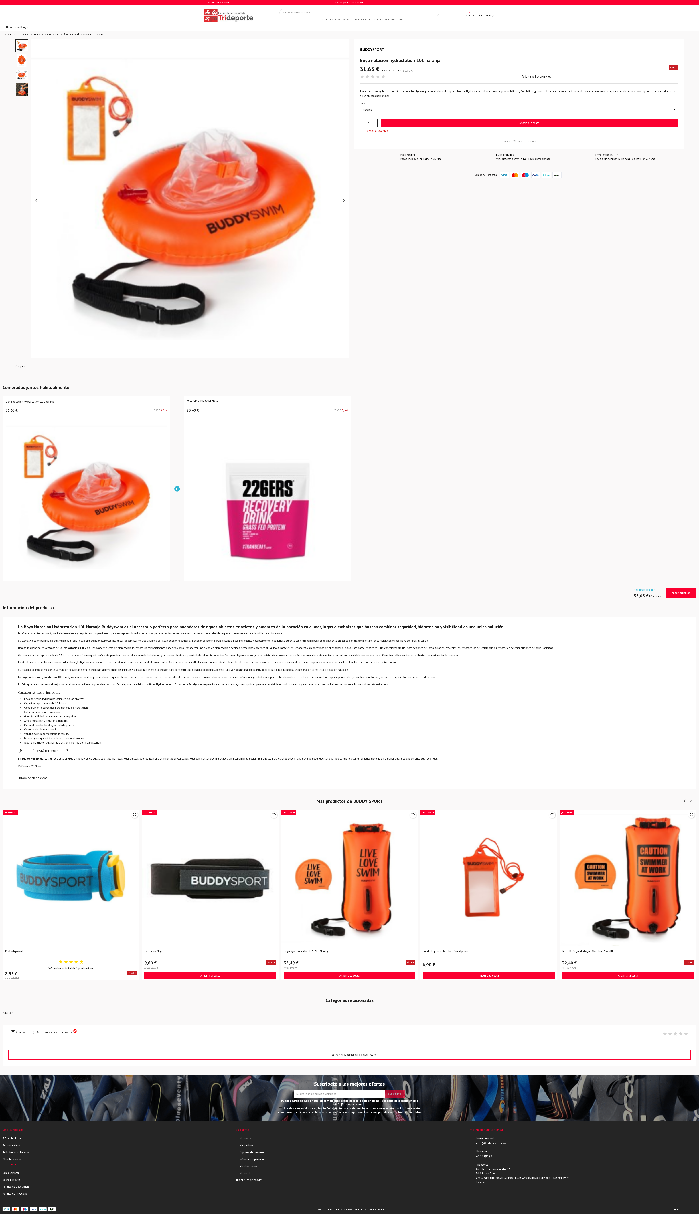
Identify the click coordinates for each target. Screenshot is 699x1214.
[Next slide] (344, 200)
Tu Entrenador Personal (16, 1152)
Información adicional (33, 778)
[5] (383, 76)
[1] (362, 76)
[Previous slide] (37, 200)
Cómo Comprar (11, 1173)
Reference (24, 766)
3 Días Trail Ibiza (12, 1138)
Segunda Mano (11, 1145)
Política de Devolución (16, 1186)
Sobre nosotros (12, 1179)
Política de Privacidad (15, 1193)
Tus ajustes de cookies (249, 1180)
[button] (21, 45)
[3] (372, 76)
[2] (367, 76)
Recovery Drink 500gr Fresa (202, 400)
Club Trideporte (12, 1159)
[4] (378, 76)
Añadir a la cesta (529, 123)
